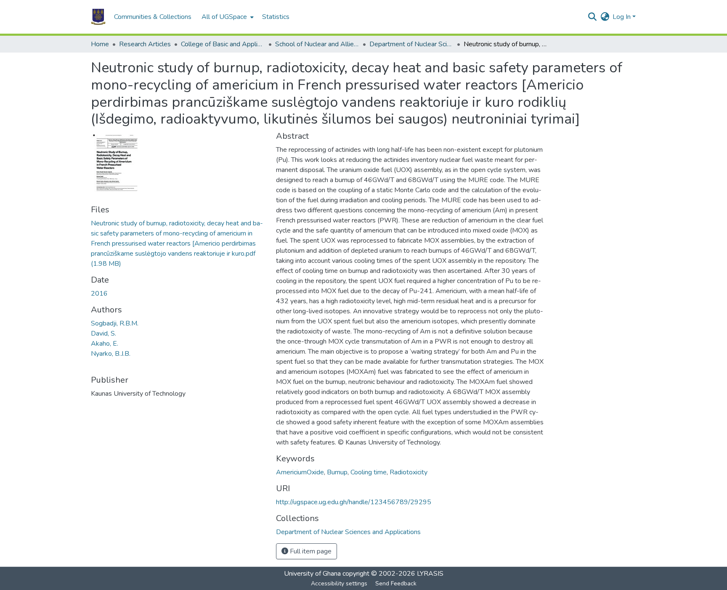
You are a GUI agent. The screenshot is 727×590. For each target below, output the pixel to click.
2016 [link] (99, 293)
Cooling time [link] (368, 472)
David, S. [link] (103, 333)
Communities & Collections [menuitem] (152, 16)
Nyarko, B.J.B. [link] (110, 353)
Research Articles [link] (145, 44)
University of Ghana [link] (312, 573)
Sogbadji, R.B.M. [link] (114, 323)
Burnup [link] (337, 472)
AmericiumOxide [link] (300, 472)
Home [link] (100, 44)
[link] (178, 243)
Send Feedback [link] (396, 583)
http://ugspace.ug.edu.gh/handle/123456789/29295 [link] (353, 502)
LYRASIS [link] (430, 573)
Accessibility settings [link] (339, 583)
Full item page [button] (310, 551)
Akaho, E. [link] (104, 343)
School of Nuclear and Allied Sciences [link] (317, 44)
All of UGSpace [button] (224, 16)
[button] (98, 16)
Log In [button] (622, 16)
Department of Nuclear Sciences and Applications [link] (411, 44)
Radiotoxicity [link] (408, 472)
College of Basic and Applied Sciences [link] (223, 44)
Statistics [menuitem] (275, 16)
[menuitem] (227, 17)
